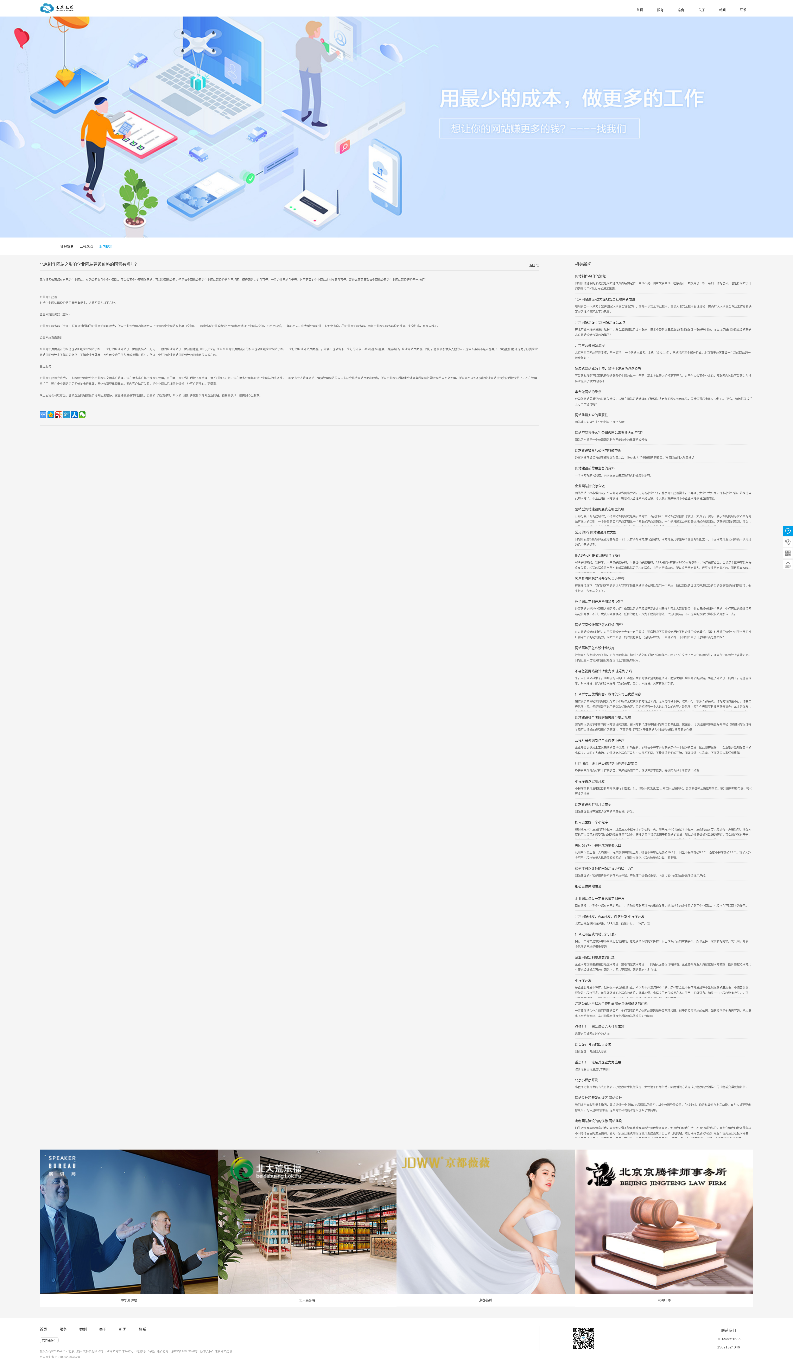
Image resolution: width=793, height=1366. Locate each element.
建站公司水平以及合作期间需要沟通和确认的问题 (611, 1003)
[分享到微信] (82, 414)
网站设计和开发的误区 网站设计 (598, 1098)
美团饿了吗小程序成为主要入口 (598, 845)
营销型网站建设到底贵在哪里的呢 (599, 509)
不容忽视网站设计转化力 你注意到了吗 (603, 671)
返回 (532, 265)
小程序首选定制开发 (590, 781)
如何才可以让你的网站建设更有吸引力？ (604, 868)
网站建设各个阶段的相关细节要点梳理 (603, 717)
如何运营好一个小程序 (591, 822)
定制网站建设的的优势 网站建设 (598, 1121)
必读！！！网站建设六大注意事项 (599, 1027)
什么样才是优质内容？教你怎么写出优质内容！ (609, 694)
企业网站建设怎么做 (590, 486)
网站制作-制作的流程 (590, 276)
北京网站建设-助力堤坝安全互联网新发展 (605, 299)
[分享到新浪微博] (58, 414)
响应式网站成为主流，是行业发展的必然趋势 (608, 369)
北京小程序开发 (586, 1080)
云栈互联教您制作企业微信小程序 (599, 740)
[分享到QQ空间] (50, 414)
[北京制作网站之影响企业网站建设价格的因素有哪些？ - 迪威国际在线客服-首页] (57, 10)
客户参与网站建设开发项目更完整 (599, 578)
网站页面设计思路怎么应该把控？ (599, 625)
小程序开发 (583, 980)
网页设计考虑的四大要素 (593, 1044)
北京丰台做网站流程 (590, 345)
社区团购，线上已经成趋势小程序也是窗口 (606, 763)
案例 (83, 1329)
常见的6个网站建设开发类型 (595, 532)
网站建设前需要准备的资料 (595, 468)
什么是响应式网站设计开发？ (596, 934)
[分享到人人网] (74, 414)
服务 (63, 1329)
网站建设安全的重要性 (591, 415)
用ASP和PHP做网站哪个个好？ (598, 555)
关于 (103, 1329)
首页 (43, 1329)
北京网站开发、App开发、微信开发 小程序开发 (610, 916)
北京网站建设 (223, 1351)
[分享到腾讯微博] (66, 414)
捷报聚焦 (67, 246)
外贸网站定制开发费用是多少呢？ (599, 601)
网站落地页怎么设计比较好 (595, 648)
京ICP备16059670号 (184, 1351)
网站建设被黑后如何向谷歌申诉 (598, 450)
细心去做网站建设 (588, 886)
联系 (142, 1329)
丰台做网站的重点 (588, 392)
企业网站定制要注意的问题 (595, 957)
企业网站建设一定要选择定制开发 (599, 898)
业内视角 (105, 246)
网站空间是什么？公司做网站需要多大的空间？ (609, 433)
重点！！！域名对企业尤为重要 (598, 1062)
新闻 (122, 1329)
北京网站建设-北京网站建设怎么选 (600, 322)
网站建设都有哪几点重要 (593, 804)
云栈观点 (86, 246)
